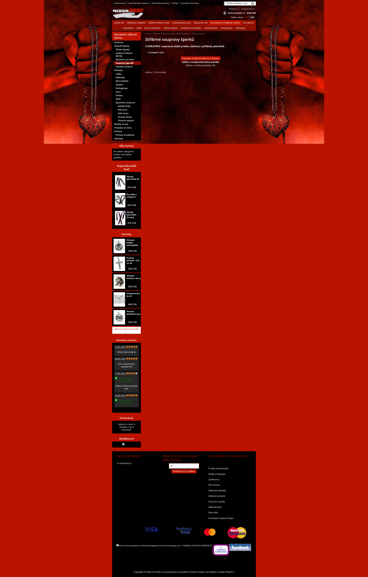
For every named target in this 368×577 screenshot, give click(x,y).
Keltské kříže (124, 106)
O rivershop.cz (124, 463)
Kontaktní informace (190, 3)
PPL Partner (214, 484)
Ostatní (119, 84)
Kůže (139, 28)
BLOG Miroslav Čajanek (138, 3)
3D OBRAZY (248, 22)
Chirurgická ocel (181, 22)
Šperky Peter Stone (158, 22)
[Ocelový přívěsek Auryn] (119, 317)
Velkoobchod (214, 507)
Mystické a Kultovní (125, 102)
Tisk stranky (160, 72)
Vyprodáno (226, 28)
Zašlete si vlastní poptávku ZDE (200, 65)
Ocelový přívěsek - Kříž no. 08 (132, 260)
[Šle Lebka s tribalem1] (120, 200)
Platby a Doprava (216, 474)
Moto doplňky (152, 28)
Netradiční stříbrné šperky (225, 22)
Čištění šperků (123, 49)
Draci (118, 91)
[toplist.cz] (126, 444)
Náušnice (118, 42)
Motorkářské (122, 81)
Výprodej (240, 28)
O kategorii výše (156, 52)
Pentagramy (122, 88)
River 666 (213, 512)
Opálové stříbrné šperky (124, 54)
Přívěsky (118, 70)
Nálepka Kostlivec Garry (133, 277)
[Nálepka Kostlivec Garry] (119, 281)
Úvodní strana (120, 3)
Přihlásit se (233, 9)
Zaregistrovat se (247, 9)
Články (175, 3)
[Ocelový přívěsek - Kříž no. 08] (119, 264)
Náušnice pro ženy (125, 59)
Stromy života (125, 117)
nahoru (148, 72)
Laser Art (119, 22)
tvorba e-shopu (197, 572)
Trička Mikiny (170, 28)
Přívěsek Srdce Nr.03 (133, 294)
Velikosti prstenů (216, 496)
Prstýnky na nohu (123, 127)
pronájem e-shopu (216, 572)
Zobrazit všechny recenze (126, 409)
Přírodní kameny (136, 22)
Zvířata (119, 95)
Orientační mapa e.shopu (220, 518)
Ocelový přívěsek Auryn (133, 312)
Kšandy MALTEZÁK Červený (131, 215)
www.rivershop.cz (154, 572)
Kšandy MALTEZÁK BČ (132, 177)
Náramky (118, 138)
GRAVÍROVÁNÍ (210, 28)
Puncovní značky (216, 501)
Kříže (118, 99)
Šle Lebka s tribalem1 (131, 195)
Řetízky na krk (121, 124)
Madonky (120, 77)
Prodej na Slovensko (218, 468)
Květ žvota (123, 113)
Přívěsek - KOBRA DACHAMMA (132, 243)
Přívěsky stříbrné (124, 66)
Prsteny (118, 131)
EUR (252, 17)
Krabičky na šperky (191, 28)
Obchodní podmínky (160, 3)
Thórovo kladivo (126, 120)
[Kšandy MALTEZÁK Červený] (120, 218)
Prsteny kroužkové (125, 135)
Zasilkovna (213, 479)
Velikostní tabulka (217, 490)
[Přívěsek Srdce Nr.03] (119, 299)
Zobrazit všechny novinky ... (126, 330)
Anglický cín (201, 22)
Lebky (119, 73)
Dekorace (128, 28)
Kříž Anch (122, 109)
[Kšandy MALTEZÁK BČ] (120, 182)
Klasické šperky (121, 46)
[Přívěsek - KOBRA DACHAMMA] (119, 246)
